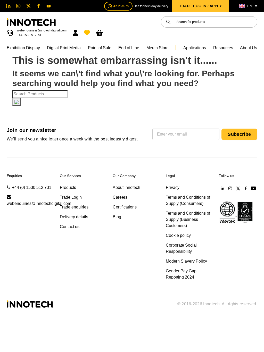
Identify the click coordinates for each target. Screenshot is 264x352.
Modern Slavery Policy (186, 261)
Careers (120, 197)
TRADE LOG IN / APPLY (200, 6)
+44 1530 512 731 (30, 35)
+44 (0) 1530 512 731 (31, 187)
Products (68, 187)
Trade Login (71, 197)
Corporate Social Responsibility (181, 248)
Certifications (125, 207)
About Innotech (126, 187)
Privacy (172, 187)
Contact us (69, 226)
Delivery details (74, 217)
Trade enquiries (74, 207)
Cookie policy (178, 235)
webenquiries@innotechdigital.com (42, 30)
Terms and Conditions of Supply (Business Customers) (188, 219)
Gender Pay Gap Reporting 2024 (181, 274)
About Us (248, 48)
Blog (117, 217)
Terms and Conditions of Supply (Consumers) (188, 200)
